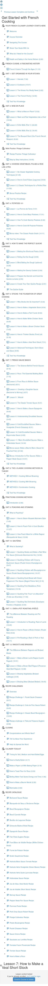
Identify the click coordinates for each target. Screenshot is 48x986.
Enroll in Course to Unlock (24, 979)
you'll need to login (33, 976)
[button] (1, 2)
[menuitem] (1, 5)
